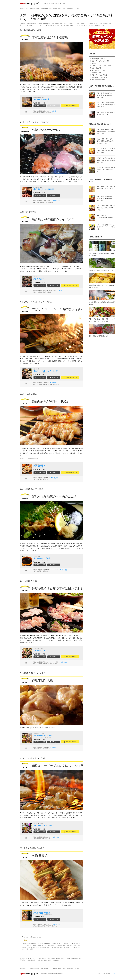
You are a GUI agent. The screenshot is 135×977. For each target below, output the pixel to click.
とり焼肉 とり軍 (96, 72)
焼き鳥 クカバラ (96, 63)
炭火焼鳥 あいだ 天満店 (98, 70)
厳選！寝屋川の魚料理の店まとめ (98, 336)
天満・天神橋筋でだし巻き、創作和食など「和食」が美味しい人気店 (106, 208)
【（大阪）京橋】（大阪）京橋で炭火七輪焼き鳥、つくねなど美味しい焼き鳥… (106, 150)
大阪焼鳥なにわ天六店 (98, 58)
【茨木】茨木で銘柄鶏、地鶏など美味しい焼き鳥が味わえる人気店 (106, 170)
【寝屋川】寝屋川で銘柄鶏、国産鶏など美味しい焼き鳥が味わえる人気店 (106, 160)
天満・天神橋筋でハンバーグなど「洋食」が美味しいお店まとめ (106, 217)
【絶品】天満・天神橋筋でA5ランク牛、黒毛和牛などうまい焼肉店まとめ (106, 105)
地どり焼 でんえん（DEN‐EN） (101, 61)
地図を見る (55, 111)
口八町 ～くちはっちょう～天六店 (101, 65)
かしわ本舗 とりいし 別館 (99, 77)
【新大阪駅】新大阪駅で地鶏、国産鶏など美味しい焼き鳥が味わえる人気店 (106, 131)
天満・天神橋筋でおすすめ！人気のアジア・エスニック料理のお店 (106, 227)
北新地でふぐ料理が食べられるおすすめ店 (101, 270)
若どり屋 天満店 (96, 68)
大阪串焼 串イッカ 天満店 (99, 75)
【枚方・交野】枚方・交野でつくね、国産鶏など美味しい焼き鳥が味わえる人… (106, 141)
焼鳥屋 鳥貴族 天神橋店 (98, 79)
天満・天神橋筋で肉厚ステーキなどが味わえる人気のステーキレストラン (106, 95)
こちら (113, 973)
